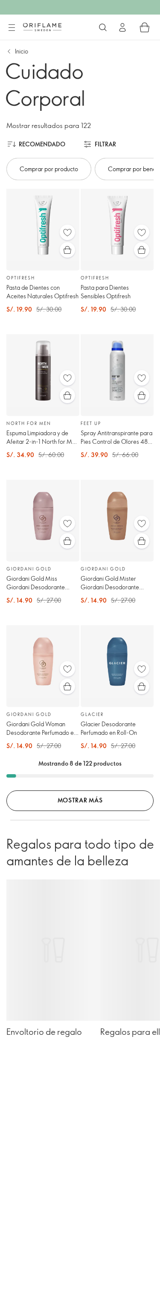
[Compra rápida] (67, 250)
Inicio (21, 51)
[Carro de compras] (145, 27)
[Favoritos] (67, 232)
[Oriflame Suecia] (42, 27)
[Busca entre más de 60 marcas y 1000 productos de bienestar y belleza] (102, 27)
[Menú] (11, 28)
